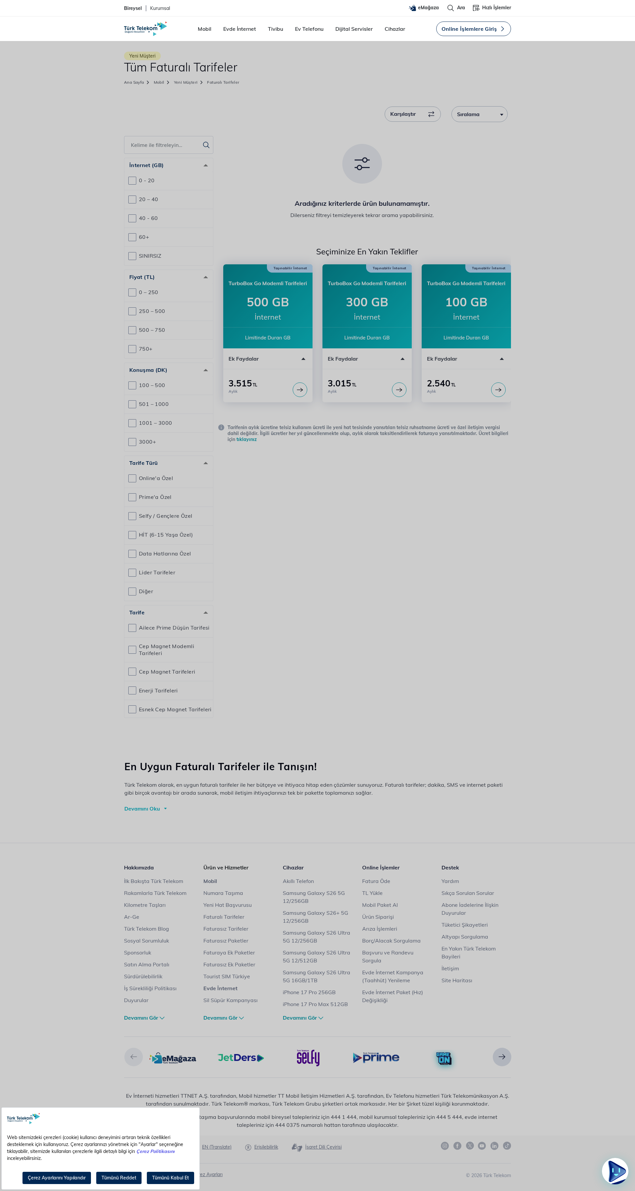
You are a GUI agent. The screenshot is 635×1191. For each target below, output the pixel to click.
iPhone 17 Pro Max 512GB (315, 1004)
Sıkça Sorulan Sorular (468, 893)
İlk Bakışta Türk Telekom (153, 881)
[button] (268, 358)
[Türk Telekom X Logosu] (470, 1146)
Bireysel (133, 8)
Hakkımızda (139, 867)
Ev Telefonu (309, 28)
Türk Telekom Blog (146, 928)
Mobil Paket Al (380, 905)
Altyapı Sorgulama (465, 936)
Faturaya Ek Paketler (229, 952)
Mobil (204, 28)
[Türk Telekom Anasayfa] (145, 29)
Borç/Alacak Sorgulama (391, 940)
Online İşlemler (381, 867)
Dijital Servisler (354, 28)
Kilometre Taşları (145, 905)
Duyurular (136, 1000)
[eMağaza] (172, 1057)
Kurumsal (160, 8)
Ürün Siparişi (378, 916)
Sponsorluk (137, 952)
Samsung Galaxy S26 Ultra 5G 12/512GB (316, 956)
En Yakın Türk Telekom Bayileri (469, 952)
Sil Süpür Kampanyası (230, 1000)
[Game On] (444, 1058)
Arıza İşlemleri (379, 928)
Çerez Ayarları (207, 1174)
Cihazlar (395, 28)
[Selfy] (308, 1057)
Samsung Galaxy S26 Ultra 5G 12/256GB (316, 936)
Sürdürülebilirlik (143, 976)
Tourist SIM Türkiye (226, 976)
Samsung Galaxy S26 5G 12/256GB (314, 897)
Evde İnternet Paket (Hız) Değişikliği (392, 996)
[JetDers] (240, 1057)
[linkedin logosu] (494, 1146)
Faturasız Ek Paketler (229, 964)
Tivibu (275, 28)
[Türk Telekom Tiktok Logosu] (507, 1146)
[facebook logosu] (457, 1146)
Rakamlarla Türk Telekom (155, 893)
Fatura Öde (376, 881)
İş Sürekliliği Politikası (150, 988)
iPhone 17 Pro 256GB (309, 992)
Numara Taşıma (223, 893)
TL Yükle (372, 893)
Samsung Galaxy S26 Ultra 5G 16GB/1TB (316, 976)
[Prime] (376, 1057)
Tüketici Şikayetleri (465, 924)
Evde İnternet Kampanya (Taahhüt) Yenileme (392, 976)
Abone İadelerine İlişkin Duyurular (470, 909)
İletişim (450, 968)
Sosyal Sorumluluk (146, 940)
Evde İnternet (239, 28)
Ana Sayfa (134, 82)
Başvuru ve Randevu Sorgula (387, 956)
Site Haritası (457, 980)
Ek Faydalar (244, 358)
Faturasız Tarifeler (225, 928)
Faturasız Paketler (225, 940)
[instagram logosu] (445, 1146)
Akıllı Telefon (298, 881)
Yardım (450, 881)
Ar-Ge (131, 916)
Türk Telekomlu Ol (589, 1135)
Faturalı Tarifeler (223, 916)
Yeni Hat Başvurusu (227, 905)
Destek (450, 867)
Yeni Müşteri (186, 82)
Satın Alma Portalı (146, 964)
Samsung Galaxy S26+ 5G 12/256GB (315, 916)
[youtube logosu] (482, 1146)
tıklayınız (246, 439)
